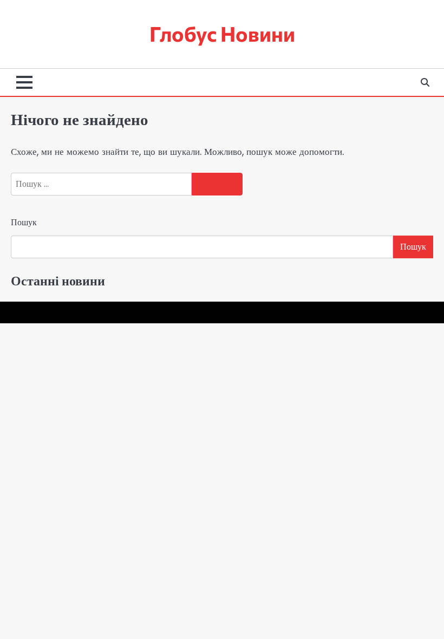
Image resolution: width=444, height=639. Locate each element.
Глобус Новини (222, 33)
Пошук (24, 222)
